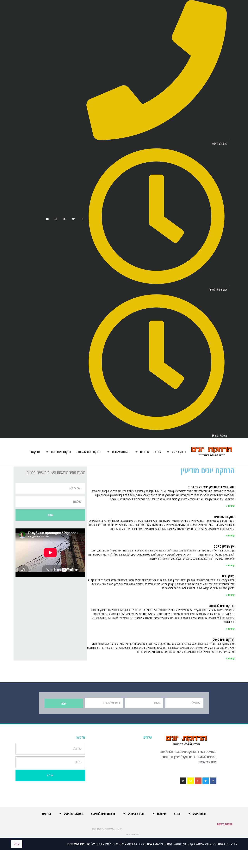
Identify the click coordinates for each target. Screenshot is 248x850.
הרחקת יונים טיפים (223, 639)
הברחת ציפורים (120, 451)
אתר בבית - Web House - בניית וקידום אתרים (107, 828)
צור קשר (35, 451)
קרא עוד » (230, 506)
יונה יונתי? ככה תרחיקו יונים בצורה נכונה (211, 487)
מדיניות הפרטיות (78, 844)
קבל (16, 844)
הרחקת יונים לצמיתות (89, 451)
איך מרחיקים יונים (224, 546)
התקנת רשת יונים (61, 451)
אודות (158, 451)
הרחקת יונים (179, 451)
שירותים (144, 451)
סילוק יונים (228, 576)
